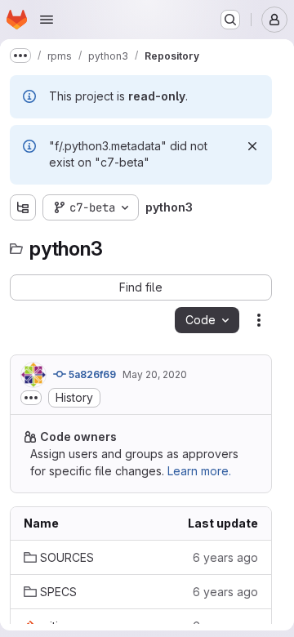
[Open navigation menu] (46, 20)
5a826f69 (91, 374)
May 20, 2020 (154, 374)
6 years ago (225, 557)
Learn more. (199, 471)
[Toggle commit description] (31, 397)
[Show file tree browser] (23, 207)
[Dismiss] (252, 146)
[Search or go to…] (230, 19)
